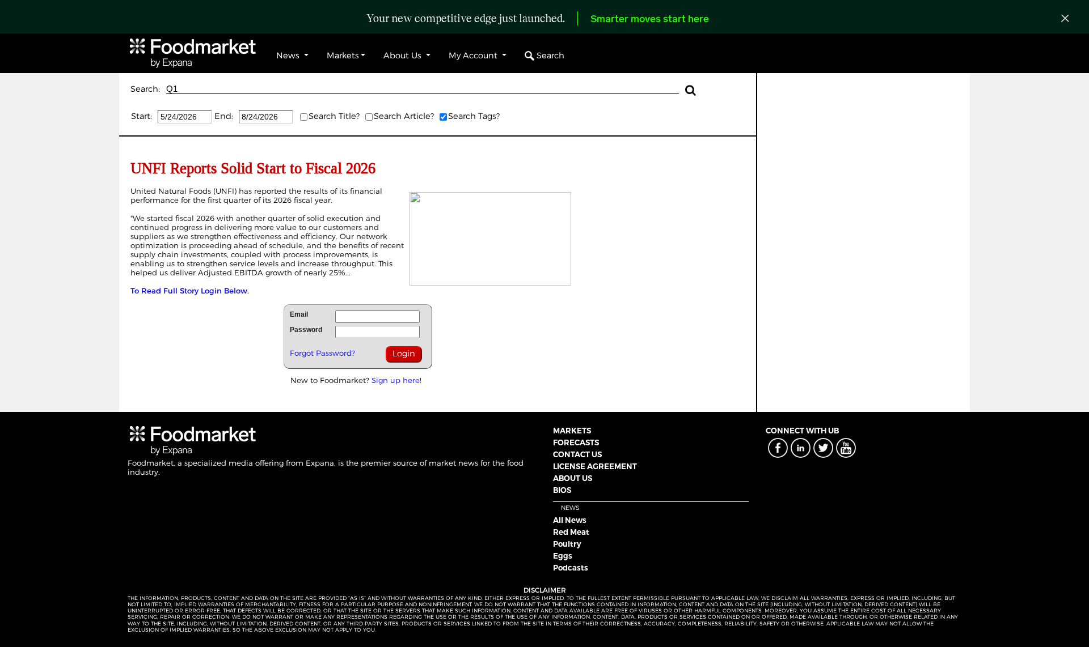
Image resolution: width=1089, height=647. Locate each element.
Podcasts (570, 567)
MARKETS (572, 430)
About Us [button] (403, 55)
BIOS (562, 490)
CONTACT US (577, 454)
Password (306, 330)
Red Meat (571, 532)
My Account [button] (474, 55)
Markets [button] (343, 55)
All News (569, 520)
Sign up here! (396, 380)
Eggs (562, 555)
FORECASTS (576, 442)
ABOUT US (572, 478)
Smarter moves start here (649, 20)
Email (299, 314)
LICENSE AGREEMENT (595, 466)
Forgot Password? (322, 352)
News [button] (289, 55)
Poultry (567, 543)
